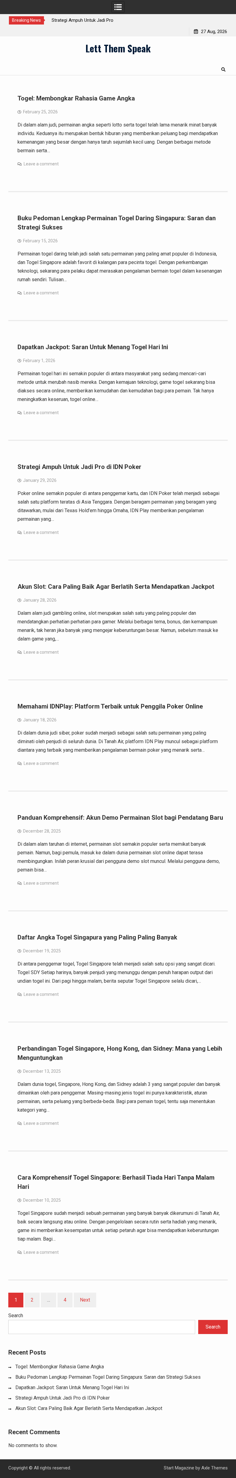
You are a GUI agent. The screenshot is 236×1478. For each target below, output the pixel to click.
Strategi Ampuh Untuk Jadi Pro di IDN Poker (79, 467)
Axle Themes (214, 1468)
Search (15, 1315)
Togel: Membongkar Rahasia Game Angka (76, 98)
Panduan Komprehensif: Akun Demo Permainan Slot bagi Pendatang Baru (120, 817)
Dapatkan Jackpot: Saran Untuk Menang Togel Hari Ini (93, 347)
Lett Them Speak (118, 48)
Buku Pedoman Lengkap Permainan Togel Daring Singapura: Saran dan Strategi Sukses (108, 1377)
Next (85, 1300)
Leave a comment (41, 163)
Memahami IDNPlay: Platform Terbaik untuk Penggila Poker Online (110, 706)
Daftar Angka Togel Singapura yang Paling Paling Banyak (97, 937)
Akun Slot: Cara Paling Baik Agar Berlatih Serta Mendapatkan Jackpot (116, 586)
